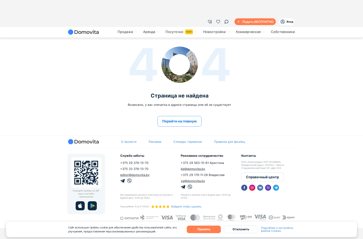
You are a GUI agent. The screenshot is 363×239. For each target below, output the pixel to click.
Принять (203, 229)
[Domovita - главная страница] (83, 32)
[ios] (80, 205)
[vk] (260, 188)
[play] (92, 205)
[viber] (268, 188)
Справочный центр (262, 177)
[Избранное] (218, 21)
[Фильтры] (210, 21)
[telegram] (276, 188)
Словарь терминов (187, 141)
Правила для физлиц (229, 141)
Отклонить (241, 229)
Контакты (248, 156)
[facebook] (244, 188)
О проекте (129, 141)
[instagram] (252, 188)
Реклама (155, 141)
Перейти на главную (179, 121)
